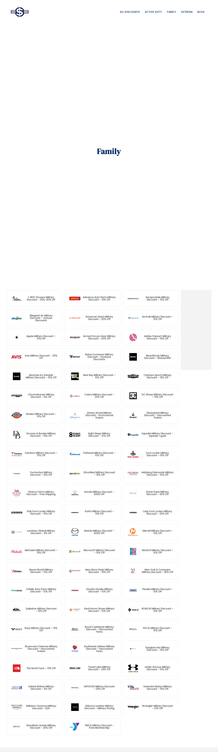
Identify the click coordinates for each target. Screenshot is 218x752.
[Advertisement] (196, 330)
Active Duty (153, 12)
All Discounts (130, 12)
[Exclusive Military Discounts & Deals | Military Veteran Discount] (20, 12)
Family (171, 12)
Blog (201, 12)
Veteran (187, 12)
